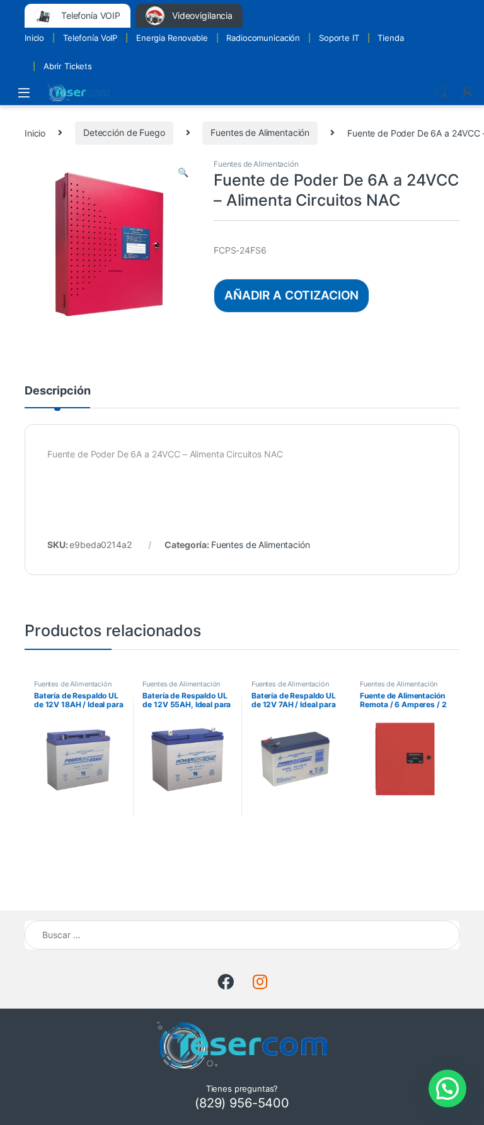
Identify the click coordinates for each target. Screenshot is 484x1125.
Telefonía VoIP (90, 38)
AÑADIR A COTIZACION (291, 295)
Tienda (390, 38)
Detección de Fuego (123, 132)
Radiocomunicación (263, 38)
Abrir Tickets (67, 66)
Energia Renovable (172, 38)
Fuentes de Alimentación (259, 132)
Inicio (34, 38)
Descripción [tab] (57, 391)
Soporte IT (339, 38)
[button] (183, 172)
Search (441, 92)
